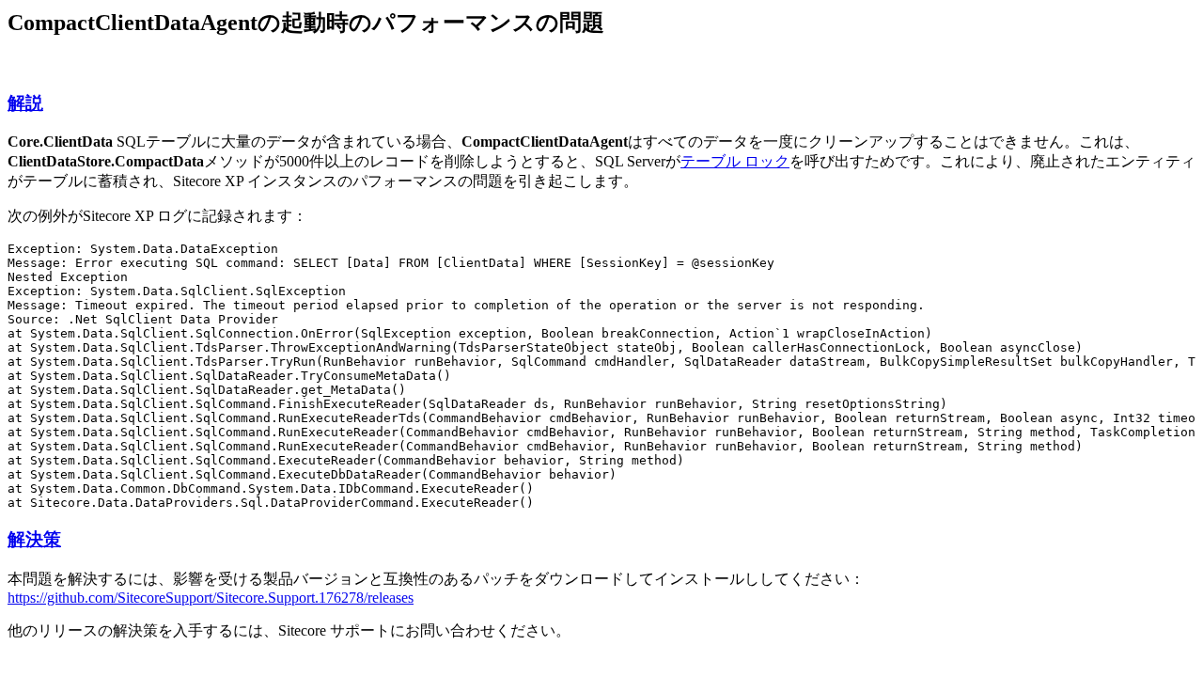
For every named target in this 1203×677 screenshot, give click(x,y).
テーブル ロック (734, 161)
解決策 (34, 539)
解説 (25, 103)
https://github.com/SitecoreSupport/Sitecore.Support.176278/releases (211, 598)
